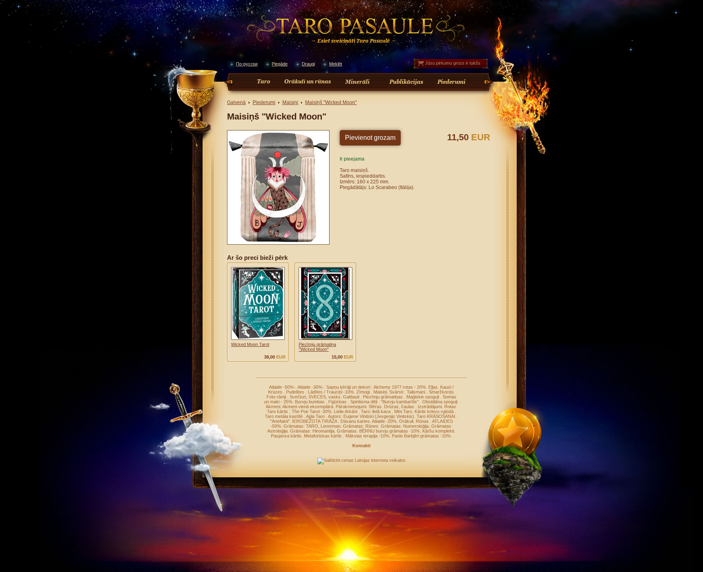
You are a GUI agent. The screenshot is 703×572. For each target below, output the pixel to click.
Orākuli (406, 421)
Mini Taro (403, 411)
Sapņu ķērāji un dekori (348, 387)
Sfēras (375, 406)
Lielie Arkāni (346, 411)
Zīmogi (363, 391)
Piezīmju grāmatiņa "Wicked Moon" (317, 347)
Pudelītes (296, 391)
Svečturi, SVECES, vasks (315, 396)
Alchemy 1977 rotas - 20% (399, 387)
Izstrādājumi (430, 406)
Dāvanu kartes (355, 421)
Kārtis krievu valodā (435, 411)
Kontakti (361, 445)
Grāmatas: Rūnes (360, 426)
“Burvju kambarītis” (400, 401)
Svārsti (396, 391)
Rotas (450, 406)
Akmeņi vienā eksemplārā (307, 406)
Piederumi (264, 102)
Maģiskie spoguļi (423, 396)
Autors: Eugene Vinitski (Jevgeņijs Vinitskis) (371, 416)
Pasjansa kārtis (286, 435)
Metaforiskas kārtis (323, 435)
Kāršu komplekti (438, 430)
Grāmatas (347, 430)
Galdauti (351, 396)
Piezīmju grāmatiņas (383, 396)
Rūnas (423, 421)
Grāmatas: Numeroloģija (405, 426)
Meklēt (335, 63)
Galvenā (236, 102)
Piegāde (280, 63)
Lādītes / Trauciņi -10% (331, 391)
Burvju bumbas (310, 401)
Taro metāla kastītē (284, 416)
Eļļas (433, 387)
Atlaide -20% (384, 421)
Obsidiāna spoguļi (439, 401)
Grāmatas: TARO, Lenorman (312, 426)
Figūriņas (338, 401)
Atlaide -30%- (310, 387)
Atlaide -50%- (282, 387)
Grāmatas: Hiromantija (312, 430)
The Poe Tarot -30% (312, 411)
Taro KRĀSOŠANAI (436, 416)
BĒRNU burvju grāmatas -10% (389, 430)
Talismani (416, 391)
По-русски (247, 63)
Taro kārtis (278, 411)
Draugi (308, 63)
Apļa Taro (316, 416)
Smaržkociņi (441, 391)
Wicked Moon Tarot (250, 344)
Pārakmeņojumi (351, 406)
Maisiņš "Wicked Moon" (331, 102)
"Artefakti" (280, 421)
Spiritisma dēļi (364, 401)
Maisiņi (290, 102)
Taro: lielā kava (376, 411)
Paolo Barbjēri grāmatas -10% (421, 435)
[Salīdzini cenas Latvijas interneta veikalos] (361, 460)
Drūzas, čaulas (399, 406)
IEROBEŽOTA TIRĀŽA (315, 421)
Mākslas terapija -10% (367, 435)
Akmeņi (273, 406)
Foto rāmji (276, 396)
